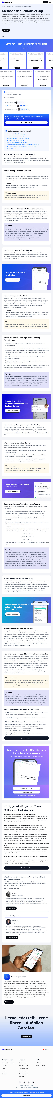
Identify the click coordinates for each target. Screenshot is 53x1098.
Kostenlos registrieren (12, 280)
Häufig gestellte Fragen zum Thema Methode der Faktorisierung (21, 146)
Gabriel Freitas (24, 106)
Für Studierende (23, 1063)
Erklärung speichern (27, 122)
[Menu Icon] (50, 2)
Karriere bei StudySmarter (8, 1063)
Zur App (45, 2)
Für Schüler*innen (23, 1065)
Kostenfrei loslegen (26, 1036)
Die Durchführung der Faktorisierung (15, 136)
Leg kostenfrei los (26, 48)
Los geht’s (6, 30)
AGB (17, 1087)
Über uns (4, 1065)
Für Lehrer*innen (23, 1074)
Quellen (7, 106)
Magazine (4, 1074)
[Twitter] (29, 1082)
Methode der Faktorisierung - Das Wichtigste (17, 142)
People (3, 1068)
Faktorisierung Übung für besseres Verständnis (18, 138)
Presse (3, 1071)
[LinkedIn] (33, 1082)
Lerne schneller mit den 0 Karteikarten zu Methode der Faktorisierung (23, 144)
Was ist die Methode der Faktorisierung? (16, 134)
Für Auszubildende (23, 1068)
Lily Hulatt (21, 102)
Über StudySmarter (11, 149)
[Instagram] (24, 1082)
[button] (3, 36)
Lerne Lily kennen (11, 908)
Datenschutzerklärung (33, 1087)
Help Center (39, 1063)
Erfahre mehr (8, 1002)
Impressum (22, 1087)
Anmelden (32, 795)
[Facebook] (20, 1082)
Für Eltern (21, 1076)
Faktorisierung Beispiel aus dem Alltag (15, 140)
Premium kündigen (40, 1065)
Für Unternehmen (23, 1071)
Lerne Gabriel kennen (12, 937)
